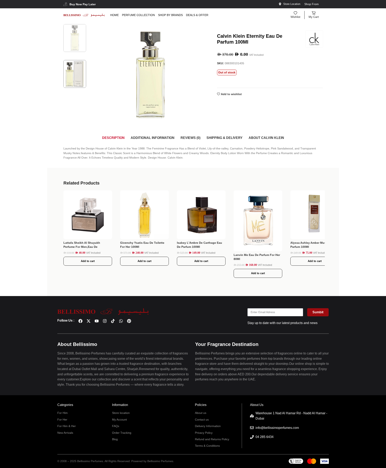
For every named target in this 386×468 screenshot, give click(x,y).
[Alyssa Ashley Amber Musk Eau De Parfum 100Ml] (314, 214)
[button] (87, 261)
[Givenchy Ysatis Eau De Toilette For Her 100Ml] (144, 214)
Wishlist (295, 16)
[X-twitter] (89, 321)
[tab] (113, 138)
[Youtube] (97, 321)
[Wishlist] (295, 13)
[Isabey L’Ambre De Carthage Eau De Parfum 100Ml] (201, 214)
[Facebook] (80, 321)
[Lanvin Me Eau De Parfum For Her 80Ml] (258, 220)
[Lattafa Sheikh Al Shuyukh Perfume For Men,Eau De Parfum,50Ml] (87, 214)
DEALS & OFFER (197, 15)
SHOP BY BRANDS (170, 15)
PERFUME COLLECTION (138, 15)
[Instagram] (105, 321)
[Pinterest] (129, 321)
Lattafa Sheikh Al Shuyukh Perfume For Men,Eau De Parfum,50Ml (81, 246)
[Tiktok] (113, 321)
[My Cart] (314, 13)
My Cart (314, 16)
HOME (114, 15)
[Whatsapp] (121, 321)
